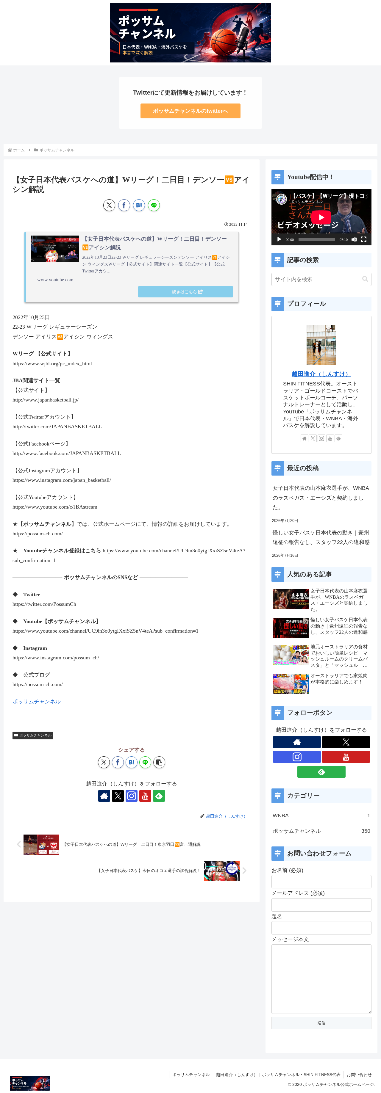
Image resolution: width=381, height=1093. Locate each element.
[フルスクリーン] (364, 239)
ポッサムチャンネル (37, 702)
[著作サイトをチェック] (104, 796)
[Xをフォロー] (118, 796)
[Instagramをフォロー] (132, 796)
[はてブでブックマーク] (139, 205)
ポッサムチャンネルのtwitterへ (190, 111)
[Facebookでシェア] (124, 205)
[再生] (279, 239)
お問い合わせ (359, 1074)
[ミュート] (354, 239)
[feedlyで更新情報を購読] (159, 796)
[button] (159, 762)
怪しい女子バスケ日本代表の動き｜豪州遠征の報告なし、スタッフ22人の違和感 (321, 537)
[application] (321, 217)
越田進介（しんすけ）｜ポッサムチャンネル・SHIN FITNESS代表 (278, 1074)
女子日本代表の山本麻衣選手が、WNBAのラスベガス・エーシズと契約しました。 (321, 497)
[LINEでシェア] (154, 205)
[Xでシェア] (109, 205)
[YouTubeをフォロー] (145, 796)
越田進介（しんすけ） (321, 374)
